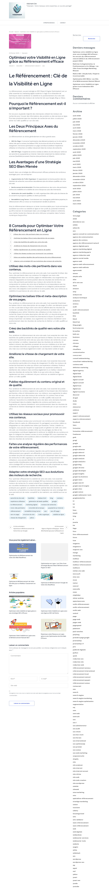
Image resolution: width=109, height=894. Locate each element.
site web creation (79, 780)
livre (74, 531)
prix (74, 647)
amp (74, 292)
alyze (75, 286)
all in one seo (78, 283)
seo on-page (15, 514)
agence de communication (83, 237)
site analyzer (78, 765)
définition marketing (80, 367)
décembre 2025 (79, 140)
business (76, 337)
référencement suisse (81, 683)
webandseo (77, 835)
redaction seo (78, 659)
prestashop (77, 641)
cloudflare (77, 349)
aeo (74, 231)
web (74, 829)
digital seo (77, 389)
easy (75, 404)
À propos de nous (48, 22)
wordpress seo (78, 862)
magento (76, 544)
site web (76, 777)
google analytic (79, 459)
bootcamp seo (78, 328)
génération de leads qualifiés (38, 501)
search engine (78, 695)
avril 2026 (77, 128)
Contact (63, 22)
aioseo (75, 273)
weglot (75, 847)
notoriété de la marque (36, 508)
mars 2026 (77, 131)
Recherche (91, 38)
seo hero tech (78, 735)
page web (76, 619)
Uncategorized (78, 814)
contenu (59, 498)
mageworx (77, 547)
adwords (76, 228)
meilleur (76, 559)
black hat (76, 322)
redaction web (78, 665)
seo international (79, 741)
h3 (74, 507)
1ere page (76, 216)
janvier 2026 (77, 137)
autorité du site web (17, 498)
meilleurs (76, 568)
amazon (76, 289)
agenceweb (77, 270)
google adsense (79, 449)
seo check (77, 732)
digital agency (78, 371)
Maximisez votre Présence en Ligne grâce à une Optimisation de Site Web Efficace (53, 636)
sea (74, 689)
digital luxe (77, 386)
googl (75, 440)
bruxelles (76, 331)
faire (74, 425)
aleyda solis (77, 276)
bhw (74, 316)
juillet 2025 (77, 155)
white (75, 850)
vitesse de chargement (18, 518)
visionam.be (32, 3)
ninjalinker (77, 595)
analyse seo (77, 295)
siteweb (76, 789)
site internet (77, 768)
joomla (75, 522)
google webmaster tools (82, 495)
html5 (75, 513)
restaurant (77, 686)
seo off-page (55, 511)
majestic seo (78, 550)
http (74, 516)
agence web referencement (83, 264)
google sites (77, 489)
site (74, 762)
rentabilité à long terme (32, 511)
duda (75, 401)
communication (79, 352)
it (73, 519)
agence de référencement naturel (86, 243)
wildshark (76, 853)
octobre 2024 (78, 182)
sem (74, 710)
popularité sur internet (55, 508)
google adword (78, 452)
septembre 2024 (79, 185)
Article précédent (23, 529)
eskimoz (76, 410)
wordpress (77, 859)
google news (77, 480)
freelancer (77, 434)
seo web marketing (80, 753)
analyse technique (80, 298)
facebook (76, 422)
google (54, 501)
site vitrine (77, 774)
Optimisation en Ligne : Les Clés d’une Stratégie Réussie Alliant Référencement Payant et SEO (54, 565)
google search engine (81, 486)
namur (75, 583)
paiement (76, 628)
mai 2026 (76, 125)
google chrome (78, 468)
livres (75, 537)
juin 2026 (76, 122)
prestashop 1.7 (78, 644)
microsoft (76, 574)
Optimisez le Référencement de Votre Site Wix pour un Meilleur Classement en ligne (22, 583)
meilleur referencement (82, 565)
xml (74, 871)
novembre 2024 (79, 179)
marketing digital (31, 505)
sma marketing (78, 792)
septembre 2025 (79, 149)
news (75, 592)
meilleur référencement (82, 562)
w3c (74, 817)
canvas (75, 340)
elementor (77, 407)
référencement (16, 511)
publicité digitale (79, 650)
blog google (77, 325)
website (76, 844)
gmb (74, 437)
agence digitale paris (81, 246)
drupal (75, 398)
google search (78, 483)
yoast (75, 877)
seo (43, 66)
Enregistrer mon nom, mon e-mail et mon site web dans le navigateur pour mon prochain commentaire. (35, 694)
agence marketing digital (82, 249)
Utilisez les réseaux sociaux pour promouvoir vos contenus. (33, 253)
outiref (75, 613)
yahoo (32, 518)
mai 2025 (76, 161)
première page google (81, 638)
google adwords (79, 456)
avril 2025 (77, 164)
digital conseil (78, 380)
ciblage (75, 346)
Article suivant (52, 530)
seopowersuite (78, 756)
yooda (75, 883)
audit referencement (81, 310)
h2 (74, 504)
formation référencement (82, 431)
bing (51, 498)
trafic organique (43, 514)
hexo (74, 510)
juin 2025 (76, 158)
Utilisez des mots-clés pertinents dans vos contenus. (31, 234)
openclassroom (79, 601)
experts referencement (82, 419)
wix (74, 856)
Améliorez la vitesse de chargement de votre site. (30, 246)
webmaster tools (79, 841)
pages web (77, 622)
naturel (11, 66)
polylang (76, 635)
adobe (75, 225)
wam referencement (81, 823)
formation (76, 428)
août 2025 (77, 152)
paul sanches (78, 632)
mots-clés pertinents (18, 508)
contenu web (78, 364)
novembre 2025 (79, 143)
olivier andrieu (78, 598)
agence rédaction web (81, 255)
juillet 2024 (77, 192)
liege (75, 528)
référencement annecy (82, 668)
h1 (73, 501)
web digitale (77, 832)
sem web (76, 713)
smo (74, 795)
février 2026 (77, 134)
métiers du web (79, 571)
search (75, 692)
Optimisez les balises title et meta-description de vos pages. (33, 238)
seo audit (76, 729)
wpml (75, 868)
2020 (75, 219)
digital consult (78, 383)
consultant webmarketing (82, 361)
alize (74, 279)
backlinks (31, 498)
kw (74, 525)
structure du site (28, 514)
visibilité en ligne (58, 514)
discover (76, 395)
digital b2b (77, 374)
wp (74, 865)
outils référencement (81, 604)
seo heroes (77, 738)
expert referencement (81, 416)
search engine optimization (83, 701)
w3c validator (78, 820)
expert (75, 413)
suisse (75, 805)
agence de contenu (80, 240)
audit (75, 307)
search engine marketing (82, 698)
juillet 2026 (77, 119)
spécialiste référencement (83, 798)
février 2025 (77, 170)
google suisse (78, 492)
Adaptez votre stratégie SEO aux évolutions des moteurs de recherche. (37, 261)
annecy (76, 304)
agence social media (80, 258)
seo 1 (75, 723)
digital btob (77, 377)
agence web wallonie (81, 267)
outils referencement (81, 607)
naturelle (19, 66)
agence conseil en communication (86, 234)
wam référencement (81, 826)
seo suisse (77, 750)
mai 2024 (76, 198)
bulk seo (76, 334)
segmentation (78, 704)
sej (74, 707)
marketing (77, 556)
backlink (76, 313)
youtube (76, 886)
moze (75, 580)
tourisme (76, 808)
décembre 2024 (79, 176)
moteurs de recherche (48, 505)
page (75, 616)
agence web (77, 261)
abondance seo (79, 222)
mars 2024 (77, 204)
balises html (42, 498)
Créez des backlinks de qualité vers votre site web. (30, 242)
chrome (76, 343)
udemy (75, 811)
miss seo (76, 577)
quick (75, 656)
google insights (78, 474)
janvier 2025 (77, 173)
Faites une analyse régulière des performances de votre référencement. (37, 257)
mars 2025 (77, 167)
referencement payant (81, 680)
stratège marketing (80, 801)
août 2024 (77, 189)
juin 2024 (76, 195)
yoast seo (76, 880)
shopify (76, 759)
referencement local (81, 674)
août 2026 (77, 116)
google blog (77, 465)
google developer (79, 471)
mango (75, 553)
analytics (76, 301)
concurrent (77, 355)
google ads (77, 446)
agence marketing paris (82, 252)
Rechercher (77, 35)
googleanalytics (79, 498)
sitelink (75, 786)
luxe (74, 540)
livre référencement (80, 534)
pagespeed (77, 625)
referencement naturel (32, 66)
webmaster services (80, 838)
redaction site (78, 662)
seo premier (77, 747)
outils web (77, 610)
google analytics (79, 462)
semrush (76, 717)
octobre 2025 (78, 146)
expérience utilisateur (18, 501)
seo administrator (80, 726)
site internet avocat (80, 771)
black (75, 319)
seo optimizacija (79, 744)
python (75, 653)
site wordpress (78, 783)
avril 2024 (77, 201)
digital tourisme (79, 392)
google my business (80, 477)
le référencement (16, 505)
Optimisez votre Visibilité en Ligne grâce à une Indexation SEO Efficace (86, 86)
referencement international (84, 671)
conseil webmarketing (81, 358)
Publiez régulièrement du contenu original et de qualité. (32, 250)
